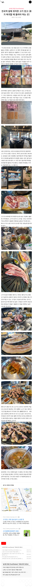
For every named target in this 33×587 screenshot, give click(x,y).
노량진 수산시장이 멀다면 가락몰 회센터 (10, 551)
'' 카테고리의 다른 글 (12, 547)
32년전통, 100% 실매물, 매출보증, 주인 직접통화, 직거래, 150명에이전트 (12, 534)
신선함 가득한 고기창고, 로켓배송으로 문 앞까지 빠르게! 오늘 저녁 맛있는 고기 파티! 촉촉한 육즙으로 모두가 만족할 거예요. (16, 522)
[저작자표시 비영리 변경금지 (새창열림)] (12, 543)
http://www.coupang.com (10, 517)
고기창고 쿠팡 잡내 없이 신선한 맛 (13, 519)
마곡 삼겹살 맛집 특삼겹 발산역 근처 (9, 556)
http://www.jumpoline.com (10, 528)
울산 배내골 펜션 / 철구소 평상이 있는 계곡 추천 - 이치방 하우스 (16, 572)
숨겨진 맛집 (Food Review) (16, 8)
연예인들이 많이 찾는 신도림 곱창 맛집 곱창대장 (11, 558)
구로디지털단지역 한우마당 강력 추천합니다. (11, 550)
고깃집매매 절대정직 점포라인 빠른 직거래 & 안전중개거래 (12, 531)
